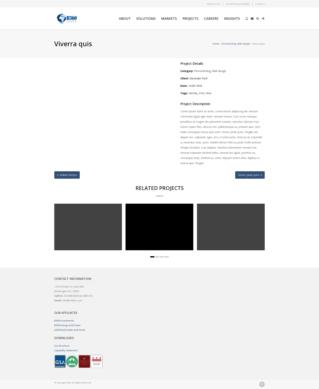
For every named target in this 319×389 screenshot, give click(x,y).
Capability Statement (66, 350)
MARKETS (169, 18)
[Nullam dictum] (84, 235)
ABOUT (125, 18)
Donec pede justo (249, 175)
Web (208, 93)
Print (202, 93)
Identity (193, 93)
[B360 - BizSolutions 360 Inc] (67, 18)
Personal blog (202, 71)
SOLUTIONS (146, 18)
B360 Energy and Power (67, 325)
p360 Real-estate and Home (69, 329)
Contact (260, 4)
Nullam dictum (68, 175)
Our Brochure (61, 345)
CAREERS (211, 18)
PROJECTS (190, 18)
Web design (219, 71)
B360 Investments (64, 320)
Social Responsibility (238, 4)
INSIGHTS (232, 18)
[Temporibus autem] (227, 235)
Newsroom (213, 4)
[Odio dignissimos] (155, 235)
